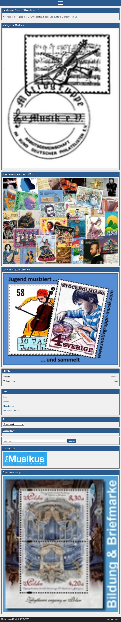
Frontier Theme (113, 619)
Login (5, 397)
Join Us (74, 17)
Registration (8, 406)
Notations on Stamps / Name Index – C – (22, 10)
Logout (6, 401)
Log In (52, 17)
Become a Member (11, 410)
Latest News (9, 430)
